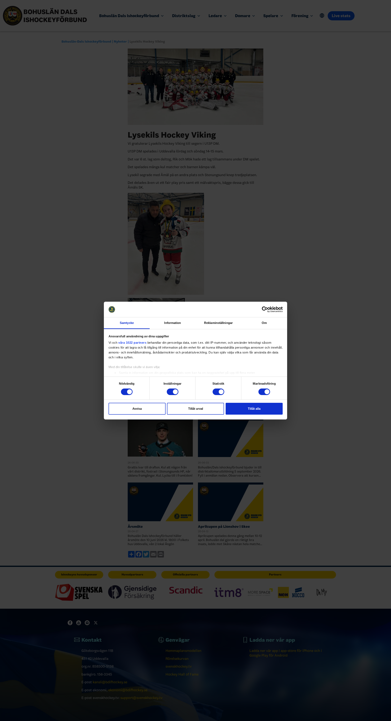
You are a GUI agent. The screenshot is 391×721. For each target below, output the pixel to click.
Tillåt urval (195, 408)
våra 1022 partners (132, 342)
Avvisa (137, 408)
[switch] (172, 392)
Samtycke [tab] (127, 323)
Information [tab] (172, 323)
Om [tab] (264, 323)
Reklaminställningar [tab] (218, 323)
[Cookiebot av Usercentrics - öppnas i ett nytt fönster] (265, 309)
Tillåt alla (254, 408)
